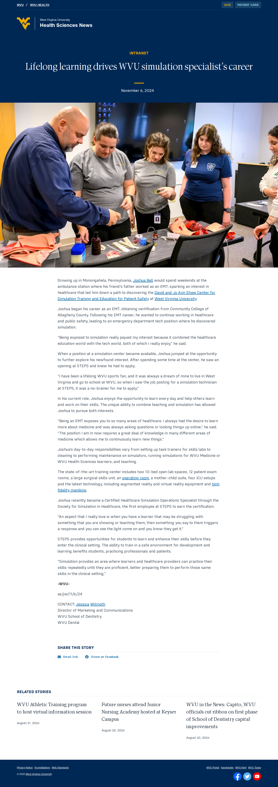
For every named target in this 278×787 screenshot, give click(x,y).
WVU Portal (212, 767)
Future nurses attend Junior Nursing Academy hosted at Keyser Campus (139, 712)
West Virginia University (175, 299)
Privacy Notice (25, 767)
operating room (135, 478)
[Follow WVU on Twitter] (247, 776)
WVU (20, 5)
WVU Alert (240, 767)
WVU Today (254, 767)
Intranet (139, 53)
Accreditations (42, 767)
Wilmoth (97, 604)
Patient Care (248, 5)
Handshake (227, 767)
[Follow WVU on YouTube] (257, 776)
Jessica (82, 604)
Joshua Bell (143, 280)
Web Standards (60, 767)
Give (227, 5)
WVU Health (39, 5)
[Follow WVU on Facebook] (237, 776)
